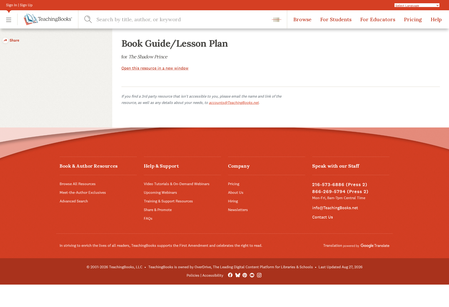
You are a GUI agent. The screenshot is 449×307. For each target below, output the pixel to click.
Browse (302, 19)
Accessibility (212, 275)
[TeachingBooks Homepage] (44, 19)
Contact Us (322, 217)
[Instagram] (259, 275)
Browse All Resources (78, 183)
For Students (335, 19)
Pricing (413, 19)
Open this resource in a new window (154, 68)
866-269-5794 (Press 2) (340, 191)
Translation (333, 245)
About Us (235, 192)
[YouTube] (252, 275)
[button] (8, 19)
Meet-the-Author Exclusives (83, 192)
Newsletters (238, 209)
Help (436, 19)
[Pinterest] (245, 275)
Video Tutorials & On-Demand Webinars (177, 183)
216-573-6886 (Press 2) (339, 184)
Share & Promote (158, 209)
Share (14, 40)
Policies (193, 275)
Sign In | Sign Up (19, 5)
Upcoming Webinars (160, 192)
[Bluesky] (237, 275)
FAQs (148, 218)
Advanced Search (74, 201)
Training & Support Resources (168, 201)
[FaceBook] (230, 275)
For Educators (377, 19)
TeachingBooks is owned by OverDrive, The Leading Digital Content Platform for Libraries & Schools (230, 267)
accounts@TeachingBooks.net (234, 102)
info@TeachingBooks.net (335, 207)
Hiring (233, 201)
